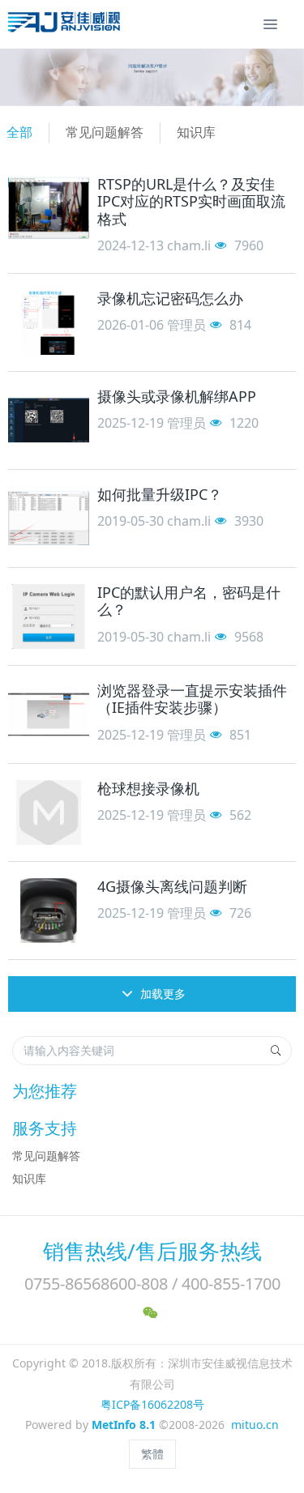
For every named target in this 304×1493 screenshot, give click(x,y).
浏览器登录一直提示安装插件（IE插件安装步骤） (192, 699)
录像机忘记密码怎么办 (170, 298)
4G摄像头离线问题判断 (172, 886)
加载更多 (161, 993)
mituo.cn (255, 1424)
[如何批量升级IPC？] (48, 518)
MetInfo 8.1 (124, 1424)
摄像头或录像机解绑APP (176, 396)
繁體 (152, 1453)
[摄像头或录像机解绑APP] (48, 420)
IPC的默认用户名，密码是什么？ (188, 601)
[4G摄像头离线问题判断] (48, 910)
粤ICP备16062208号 (152, 1404)
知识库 (196, 132)
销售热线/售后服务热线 (152, 1250)
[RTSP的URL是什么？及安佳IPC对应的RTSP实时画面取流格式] (48, 208)
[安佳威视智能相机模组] (66, 24)
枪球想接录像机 (148, 788)
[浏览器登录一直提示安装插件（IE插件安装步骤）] (48, 714)
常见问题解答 (104, 132)
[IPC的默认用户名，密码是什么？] (48, 616)
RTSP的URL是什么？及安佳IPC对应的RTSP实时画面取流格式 (191, 201)
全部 (19, 132)
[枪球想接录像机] (48, 812)
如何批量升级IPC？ (159, 494)
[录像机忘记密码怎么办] (48, 322)
